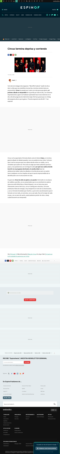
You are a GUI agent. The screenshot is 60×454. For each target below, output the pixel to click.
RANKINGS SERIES (37, 15)
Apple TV (5, 391)
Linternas (43, 394)
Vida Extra (17, 418)
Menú (5, 9)
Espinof (30, 7)
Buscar (54, 404)
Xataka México (6, 443)
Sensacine (28, 416)
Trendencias (5, 430)
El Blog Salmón (18, 430)
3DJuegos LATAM (18, 443)
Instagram (47, 15)
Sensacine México (29, 443)
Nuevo (54, 9)
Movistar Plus (6, 388)
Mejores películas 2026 (28, 353)
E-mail (15, 55)
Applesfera (5, 420)
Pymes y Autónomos (19, 432)
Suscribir (27, 362)
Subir (52, 410)
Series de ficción (7, 385)
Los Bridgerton (28, 39)
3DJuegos (16, 416)
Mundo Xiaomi (6, 425)
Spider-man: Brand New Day (28, 394)
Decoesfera (5, 432)
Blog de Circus (32, 254)
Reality (21, 260)
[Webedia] (7, 409)
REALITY (17, 15)
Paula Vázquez (33, 260)
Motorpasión (50, 416)
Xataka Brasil (5, 445)
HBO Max (42, 391)
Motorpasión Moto (52, 418)
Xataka (4, 416)
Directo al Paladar (40, 416)
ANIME (22, 15)
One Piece (35, 39)
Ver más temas (7, 397)
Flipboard (52, 15)
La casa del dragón (7, 394)
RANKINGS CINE (29, 15)
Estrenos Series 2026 (46, 353)
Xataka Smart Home (7, 423)
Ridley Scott (7, 39)
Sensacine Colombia (30, 445)
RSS (20, 373)
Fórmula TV (13, 254)
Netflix (23, 388)
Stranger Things (52, 39)
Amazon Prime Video (26, 385)
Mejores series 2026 (18, 353)
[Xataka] (1, 1)
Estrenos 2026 (37, 353)
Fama (39, 260)
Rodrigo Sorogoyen (43, 39)
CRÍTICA (6, 15)
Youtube (55, 15)
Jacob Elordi (14, 39)
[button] (14, 80)
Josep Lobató (46, 260)
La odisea (24, 391)
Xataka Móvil (5, 418)
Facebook (50, 15)
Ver (30, 299)
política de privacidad (19, 365)
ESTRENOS (12, 15)
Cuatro (25, 260)
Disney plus (43, 385)
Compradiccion (6, 434)
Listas (42, 388)
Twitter (57, 15)
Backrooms (21, 39)
